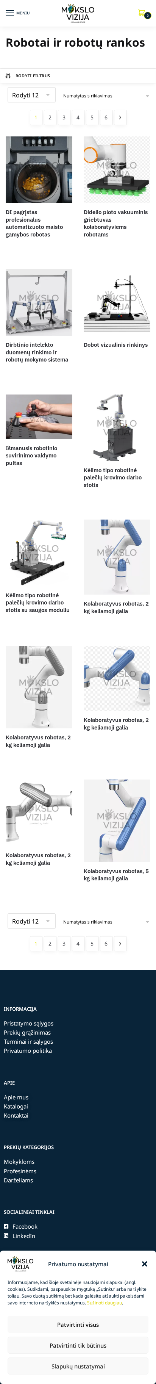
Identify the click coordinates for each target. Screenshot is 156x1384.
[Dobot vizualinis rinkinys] (117, 302)
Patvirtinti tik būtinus (78, 1345)
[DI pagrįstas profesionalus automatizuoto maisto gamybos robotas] (39, 169)
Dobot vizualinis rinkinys (116, 344)
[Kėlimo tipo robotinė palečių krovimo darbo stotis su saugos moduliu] (39, 553)
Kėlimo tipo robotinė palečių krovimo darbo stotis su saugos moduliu (38, 603)
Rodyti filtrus (33, 75)
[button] (144, 1264)
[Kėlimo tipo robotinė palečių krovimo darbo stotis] (117, 428)
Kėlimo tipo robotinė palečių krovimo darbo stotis (113, 477)
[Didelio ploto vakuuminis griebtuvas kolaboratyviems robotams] (117, 169)
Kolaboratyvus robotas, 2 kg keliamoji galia (116, 607)
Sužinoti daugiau (104, 1302)
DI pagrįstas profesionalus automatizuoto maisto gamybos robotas (34, 223)
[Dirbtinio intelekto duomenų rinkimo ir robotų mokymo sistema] (39, 302)
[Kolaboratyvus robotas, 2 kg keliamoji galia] (117, 557)
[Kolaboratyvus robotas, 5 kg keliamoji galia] (117, 821)
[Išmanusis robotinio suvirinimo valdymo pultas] (39, 417)
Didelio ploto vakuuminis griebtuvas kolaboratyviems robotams (116, 223)
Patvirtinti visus (78, 1324)
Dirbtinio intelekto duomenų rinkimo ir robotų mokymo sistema (37, 352)
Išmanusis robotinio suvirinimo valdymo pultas (31, 456)
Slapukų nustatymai (78, 1366)
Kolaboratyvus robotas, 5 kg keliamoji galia (116, 874)
